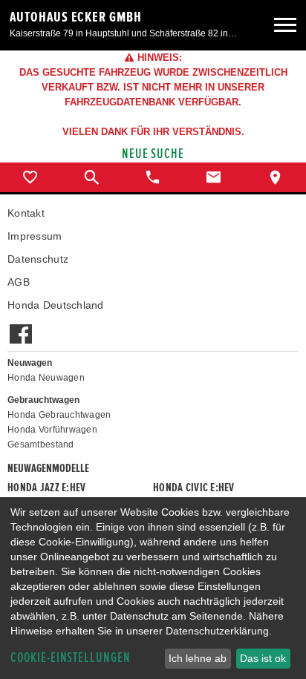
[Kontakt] (213, 177)
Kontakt (26, 213)
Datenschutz (37, 259)
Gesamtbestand (40, 444)
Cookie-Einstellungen (70, 658)
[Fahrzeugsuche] (91, 177)
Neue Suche (153, 154)
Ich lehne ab (198, 658)
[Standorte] (275, 177)
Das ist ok (263, 658)
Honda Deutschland (55, 305)
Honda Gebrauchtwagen (59, 415)
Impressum (34, 236)
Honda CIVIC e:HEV (194, 487)
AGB (18, 282)
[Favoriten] (30, 177)
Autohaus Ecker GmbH (76, 17)
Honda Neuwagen (46, 378)
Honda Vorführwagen (52, 429)
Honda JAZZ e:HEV (46, 487)
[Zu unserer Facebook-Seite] (20, 326)
